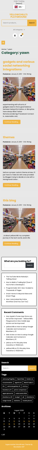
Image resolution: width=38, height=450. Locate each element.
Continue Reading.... (11, 122)
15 (29, 421)
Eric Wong (27, 74)
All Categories (18, 30)
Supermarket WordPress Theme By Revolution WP (19, 445)
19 (14, 424)
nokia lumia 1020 (21, 393)
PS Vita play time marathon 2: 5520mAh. (16, 344)
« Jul (3, 434)
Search (32, 23)
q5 (23, 397)
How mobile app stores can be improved (18, 322)
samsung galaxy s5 (13, 386)
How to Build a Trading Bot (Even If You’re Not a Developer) (19, 283)
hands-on (30, 379)
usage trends (7, 400)
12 (14, 421)
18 (9, 424)
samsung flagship (9, 379)
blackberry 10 (7, 390)
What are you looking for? (17, 261)
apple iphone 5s (8, 393)
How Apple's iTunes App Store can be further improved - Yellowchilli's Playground (19, 318)
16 (34, 421)
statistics (17, 400)
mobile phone (27, 400)
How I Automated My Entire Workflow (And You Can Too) (17, 300)
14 (24, 421)
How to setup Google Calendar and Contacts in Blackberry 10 (19, 329)
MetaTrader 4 (28, 382)
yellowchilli (10, 327)
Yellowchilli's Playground (18, 15)
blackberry (30, 397)
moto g (25, 386)
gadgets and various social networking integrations (19, 65)
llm (4, 386)
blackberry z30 (7, 397)
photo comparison (20, 390)
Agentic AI (18, 382)
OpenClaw (20, 379)
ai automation (7, 382)
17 (4, 424)
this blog (9, 200)
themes (9, 137)
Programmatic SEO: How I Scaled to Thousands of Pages (19, 289)
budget (17, 397)
